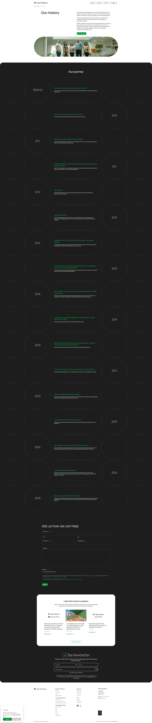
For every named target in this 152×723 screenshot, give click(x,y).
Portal (56, 693)
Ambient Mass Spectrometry (61, 702)
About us (99, 2)
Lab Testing (57, 692)
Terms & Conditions (105, 721)
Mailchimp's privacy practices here (75, 579)
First (44, 537)
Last (78, 537)
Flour (56, 710)
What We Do (79, 690)
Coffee (56, 711)
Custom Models (58, 695)
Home (35, 6)
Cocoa (56, 713)
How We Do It (79, 692)
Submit (45, 584)
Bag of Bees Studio (115, 721)
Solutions (92, 2)
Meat (56, 708)
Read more (47, 634)
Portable (57, 690)
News (78, 697)
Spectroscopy (58, 699)
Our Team (79, 695)
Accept (7, 719)
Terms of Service (60, 576)
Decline (16, 719)
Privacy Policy (90, 575)
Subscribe (96, 669)
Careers (78, 700)
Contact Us (106, 2)
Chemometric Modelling (60, 701)
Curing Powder (58, 715)
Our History (79, 693)
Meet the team (81, 33)
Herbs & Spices (58, 706)
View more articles (76, 641)
